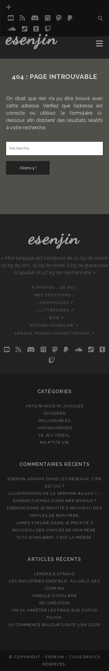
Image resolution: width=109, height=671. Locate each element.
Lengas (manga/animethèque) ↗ (54, 333)
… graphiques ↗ (54, 302)
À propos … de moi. (54, 287)
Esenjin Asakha (26, 479)
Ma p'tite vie (54, 442)
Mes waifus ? (81, 500)
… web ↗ (54, 317)
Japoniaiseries (54, 428)
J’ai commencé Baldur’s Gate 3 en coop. (54, 624)
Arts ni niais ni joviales (54, 406)
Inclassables (54, 420)
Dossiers (54, 413)
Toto (22, 537)
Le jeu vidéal (55, 435)
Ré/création (54, 603)
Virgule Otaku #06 (54, 595)
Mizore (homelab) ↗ (54, 325)
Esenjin (32, 38)
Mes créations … (54, 295)
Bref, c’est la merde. (68, 537)
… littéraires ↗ (54, 310)
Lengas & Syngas (54, 574)
